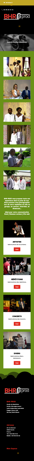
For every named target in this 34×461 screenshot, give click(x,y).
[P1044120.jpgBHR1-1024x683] (17, 121)
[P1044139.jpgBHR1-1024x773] (17, 99)
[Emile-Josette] (17, 144)
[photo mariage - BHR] (17, 76)
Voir (17, 249)
